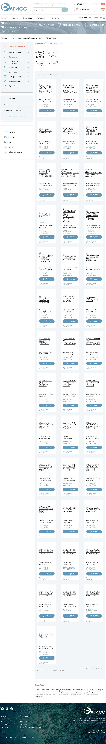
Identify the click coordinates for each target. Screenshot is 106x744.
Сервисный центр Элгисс (17, 27)
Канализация (13, 67)
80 (99, 669)
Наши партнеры (26, 721)
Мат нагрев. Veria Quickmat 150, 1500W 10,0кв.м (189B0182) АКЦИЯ (45, 184)
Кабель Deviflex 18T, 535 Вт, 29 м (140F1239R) (92, 605)
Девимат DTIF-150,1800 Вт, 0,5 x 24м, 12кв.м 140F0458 (46, 521)
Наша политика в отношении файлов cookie (18, 737)
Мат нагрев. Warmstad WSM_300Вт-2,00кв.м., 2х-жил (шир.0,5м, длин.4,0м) (93, 184)
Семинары (11, 132)
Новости (15, 18)
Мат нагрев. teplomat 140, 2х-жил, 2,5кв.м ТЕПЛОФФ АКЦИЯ (69, 142)
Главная (4, 18)
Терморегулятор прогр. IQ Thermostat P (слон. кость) (46, 311)
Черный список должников (30, 727)
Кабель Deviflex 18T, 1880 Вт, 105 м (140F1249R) (69, 563)
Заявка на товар (85, 9)
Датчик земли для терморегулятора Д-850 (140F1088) (68, 353)
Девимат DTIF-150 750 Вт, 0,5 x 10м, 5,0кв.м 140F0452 (69, 395)
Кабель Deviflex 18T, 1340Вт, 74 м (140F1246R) (69, 521)
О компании (27, 18)
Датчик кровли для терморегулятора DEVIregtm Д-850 (92, 353)
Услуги (10, 142)
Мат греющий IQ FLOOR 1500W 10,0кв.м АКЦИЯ (46, 142)
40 (96, 669)
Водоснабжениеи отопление (14, 62)
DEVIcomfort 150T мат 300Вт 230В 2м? (93, 310)
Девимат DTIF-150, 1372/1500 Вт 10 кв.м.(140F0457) (69, 437)
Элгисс (8, 23)
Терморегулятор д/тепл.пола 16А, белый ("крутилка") (93, 268)
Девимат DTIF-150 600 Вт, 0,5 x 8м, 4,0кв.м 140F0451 (46, 395)
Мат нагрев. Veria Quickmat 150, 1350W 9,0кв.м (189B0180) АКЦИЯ (92, 142)
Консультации (6, 719)
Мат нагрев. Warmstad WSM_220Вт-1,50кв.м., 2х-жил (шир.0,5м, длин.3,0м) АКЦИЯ (70, 184)
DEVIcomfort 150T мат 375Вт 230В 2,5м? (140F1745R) (46, 353)
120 (101, 669)
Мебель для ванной (15, 52)
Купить (48, 110)
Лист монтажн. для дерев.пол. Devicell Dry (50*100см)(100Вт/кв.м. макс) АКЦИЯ (93, 100)
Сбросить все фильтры (17, 117)
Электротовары (14, 81)
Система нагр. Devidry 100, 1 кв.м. (46, 226)
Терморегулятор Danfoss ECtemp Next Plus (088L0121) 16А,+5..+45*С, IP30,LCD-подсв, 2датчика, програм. (69, 226)
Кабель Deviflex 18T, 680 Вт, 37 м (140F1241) (46, 647)
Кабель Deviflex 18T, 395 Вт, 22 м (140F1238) (70, 605)
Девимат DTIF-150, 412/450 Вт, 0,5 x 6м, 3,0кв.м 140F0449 (69, 479)
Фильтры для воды (15, 77)
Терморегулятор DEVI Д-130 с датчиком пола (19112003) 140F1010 (93, 226)
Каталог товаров (17, 46)
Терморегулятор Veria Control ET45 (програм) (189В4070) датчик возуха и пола (46, 268)
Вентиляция (13, 72)
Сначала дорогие (57, 75)
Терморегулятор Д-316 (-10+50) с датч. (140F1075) (70, 268)
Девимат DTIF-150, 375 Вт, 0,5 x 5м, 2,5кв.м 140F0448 (46, 479)
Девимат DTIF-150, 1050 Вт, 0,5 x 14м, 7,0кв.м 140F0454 (44, 437)
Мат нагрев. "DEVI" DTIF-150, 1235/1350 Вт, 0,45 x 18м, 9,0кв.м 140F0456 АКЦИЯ (46, 100)
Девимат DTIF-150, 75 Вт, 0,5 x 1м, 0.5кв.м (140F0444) (92, 479)
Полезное (41, 18)
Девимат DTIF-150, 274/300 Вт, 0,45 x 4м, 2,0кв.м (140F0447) (92, 437)
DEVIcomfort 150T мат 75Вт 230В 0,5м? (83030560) (69, 311)
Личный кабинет (95, 18)
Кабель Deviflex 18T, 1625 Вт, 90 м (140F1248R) (45, 563)
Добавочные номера (15, 152)
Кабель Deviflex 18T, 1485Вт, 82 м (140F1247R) (92, 521)
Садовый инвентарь (16, 86)
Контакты (55, 18)
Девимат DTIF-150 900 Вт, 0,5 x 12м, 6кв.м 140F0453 (93, 395)
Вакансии (11, 137)
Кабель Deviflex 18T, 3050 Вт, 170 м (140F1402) (45, 605)
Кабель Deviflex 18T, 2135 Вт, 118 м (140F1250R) (92, 563)
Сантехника (13, 57)
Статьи (22, 719)
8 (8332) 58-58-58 (82, 4)
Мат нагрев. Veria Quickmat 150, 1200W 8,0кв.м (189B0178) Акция (69, 100)
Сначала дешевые (43, 75)
